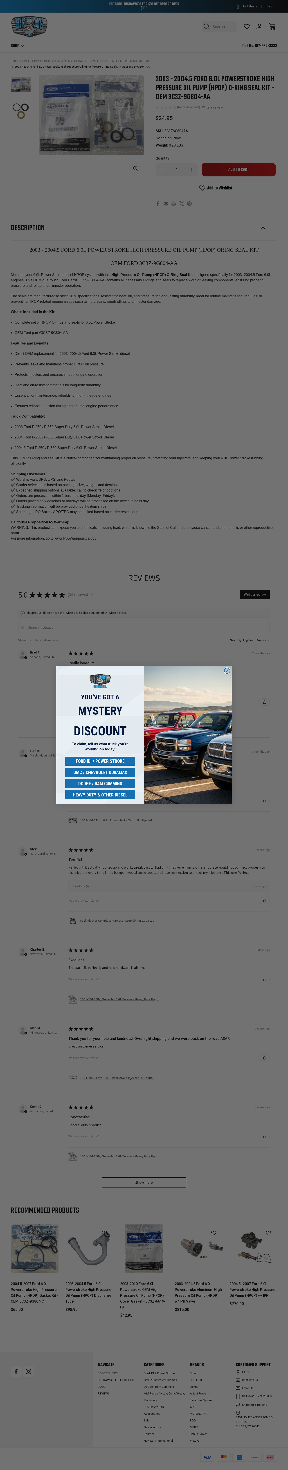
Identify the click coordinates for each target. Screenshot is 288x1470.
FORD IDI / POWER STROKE (100, 761)
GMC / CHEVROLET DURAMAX (100, 772)
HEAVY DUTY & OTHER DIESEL (100, 795)
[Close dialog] (227, 671)
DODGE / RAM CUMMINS (100, 783)
